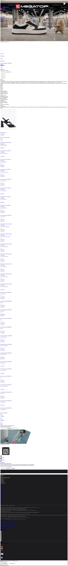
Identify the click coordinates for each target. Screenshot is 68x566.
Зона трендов (2, 484)
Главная (1, 53)
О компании (3, 483)
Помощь (2, 480)
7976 (11, 529)
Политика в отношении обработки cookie (7, 522)
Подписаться (9, 428)
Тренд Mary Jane (3, 487)
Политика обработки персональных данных (8, 521)
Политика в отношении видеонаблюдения (8, 526)
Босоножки (2, 492)
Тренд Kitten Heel (3, 485)
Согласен (12, 468)
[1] (0, 13)
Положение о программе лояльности (7, 523)
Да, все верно (4, 563)
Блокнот (1, 496)
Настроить (8, 468)
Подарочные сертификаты (5, 7)
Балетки (1, 491)
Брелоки (1, 497)
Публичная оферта (3, 525)
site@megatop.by (3, 528)
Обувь (1, 58)
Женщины (2, 56)
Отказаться (3, 468)
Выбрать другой (12, 563)
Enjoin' (1, 64)
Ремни (1, 503)
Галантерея (2, 500)
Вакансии (2, 481)
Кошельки (2, 501)
